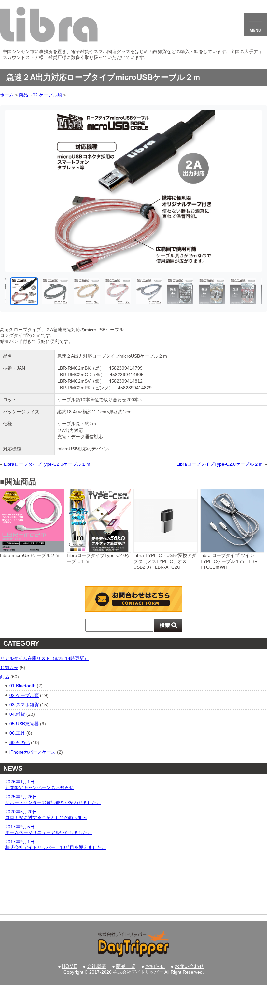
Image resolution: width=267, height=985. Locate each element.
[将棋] (207, 972)
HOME (69, 966)
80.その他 (19, 742)
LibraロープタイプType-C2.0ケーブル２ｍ (219, 464)
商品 (4, 676)
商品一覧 (125, 966)
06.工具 (17, 733)
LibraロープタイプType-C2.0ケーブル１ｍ (47, 464)
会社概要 (96, 966)
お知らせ (9, 667)
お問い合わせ (189, 966)
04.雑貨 (17, 714)
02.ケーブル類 (24, 695)
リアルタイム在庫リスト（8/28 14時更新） (44, 658)
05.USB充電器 (24, 723)
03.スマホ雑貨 (24, 704)
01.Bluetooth (22, 685)
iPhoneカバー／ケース (32, 752)
